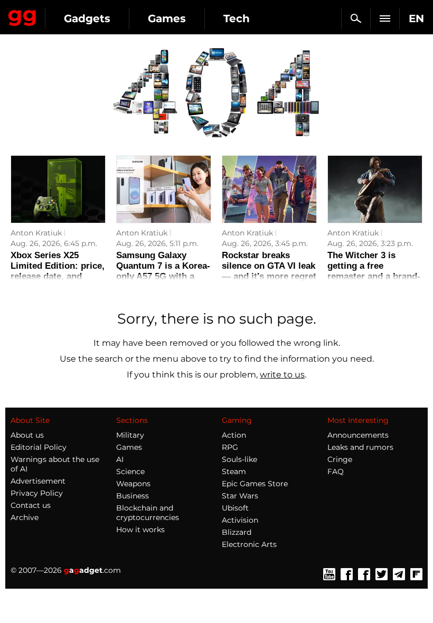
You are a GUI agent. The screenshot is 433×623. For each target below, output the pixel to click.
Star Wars (240, 496)
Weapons (133, 483)
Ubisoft (235, 508)
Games (167, 18)
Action (234, 435)
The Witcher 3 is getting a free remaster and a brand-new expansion (373, 271)
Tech (236, 18)
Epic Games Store (255, 483)
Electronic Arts (249, 544)
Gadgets (87, 18)
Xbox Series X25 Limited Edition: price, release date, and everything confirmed (58, 271)
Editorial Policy (39, 447)
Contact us (31, 505)
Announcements (358, 435)
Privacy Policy (37, 493)
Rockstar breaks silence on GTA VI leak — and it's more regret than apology (269, 271)
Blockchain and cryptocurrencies (147, 512)
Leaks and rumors (360, 447)
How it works (140, 529)
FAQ (335, 471)
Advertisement (38, 481)
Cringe (339, 459)
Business (132, 496)
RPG (230, 447)
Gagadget (22, 16)
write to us (282, 375)
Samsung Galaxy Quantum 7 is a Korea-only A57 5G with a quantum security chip (163, 271)
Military (130, 435)
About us (27, 435)
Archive (25, 517)
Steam (234, 471)
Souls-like (239, 459)
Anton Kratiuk (36, 233)
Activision (240, 520)
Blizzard (236, 532)
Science (130, 471)
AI (120, 459)
